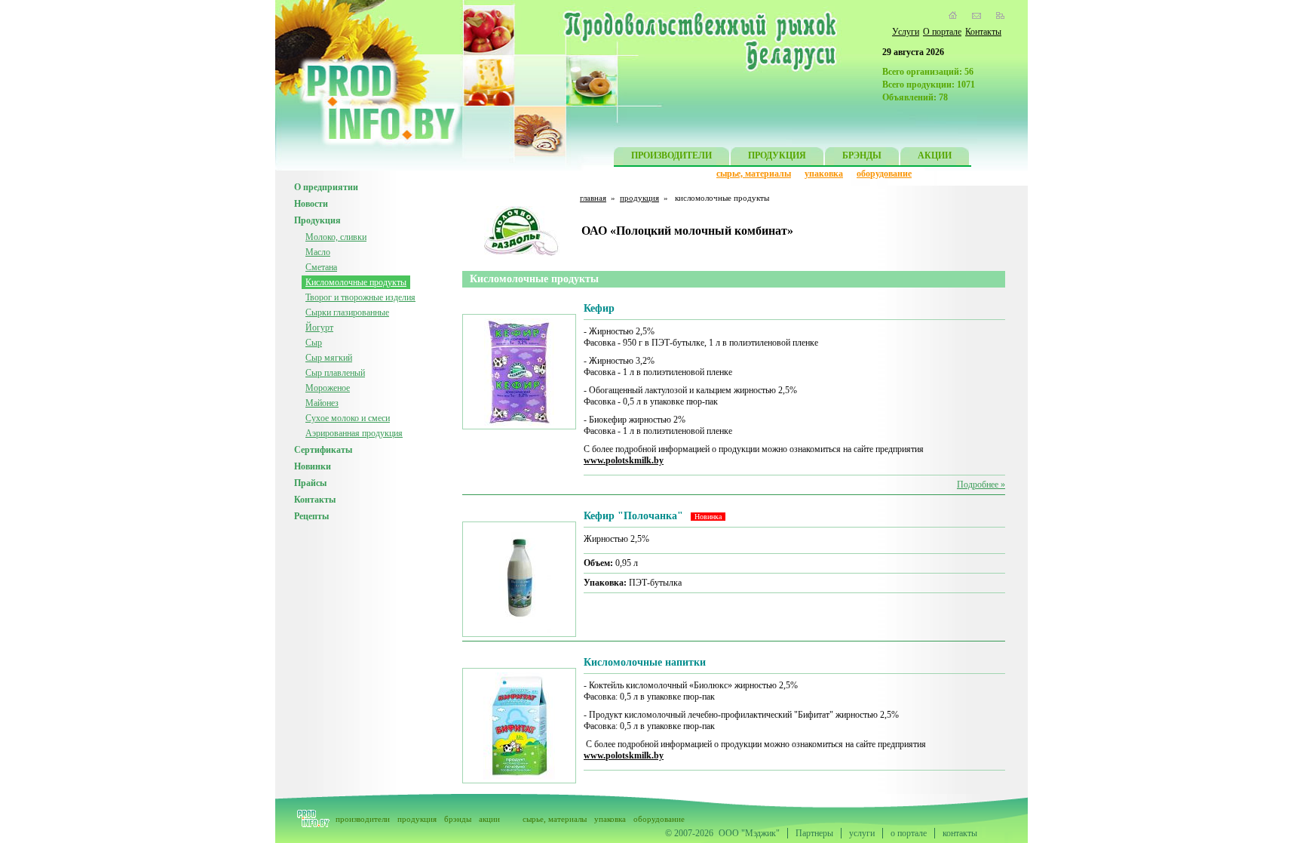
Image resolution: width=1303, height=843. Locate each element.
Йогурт (319, 327)
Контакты (983, 31)
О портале (942, 31)
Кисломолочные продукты (355, 282)
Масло (317, 252)
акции (489, 818)
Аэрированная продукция (354, 433)
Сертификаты (323, 450)
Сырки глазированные (347, 312)
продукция (639, 197)
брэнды (457, 818)
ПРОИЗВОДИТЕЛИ (671, 155)
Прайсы (310, 483)
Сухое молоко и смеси (347, 418)
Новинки (312, 466)
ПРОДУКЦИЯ (777, 155)
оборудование (884, 173)
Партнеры (814, 833)
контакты (960, 833)
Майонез (322, 403)
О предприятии (326, 187)
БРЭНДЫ (861, 155)
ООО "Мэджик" (749, 833)
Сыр (313, 342)
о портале (909, 833)
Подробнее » (981, 484)
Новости (311, 203)
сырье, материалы (753, 173)
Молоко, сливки (335, 237)
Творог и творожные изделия (360, 297)
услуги (862, 833)
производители (363, 818)
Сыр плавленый (335, 373)
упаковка (824, 173)
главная (593, 197)
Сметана (321, 267)
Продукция (317, 220)
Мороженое (327, 388)
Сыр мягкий (328, 357)
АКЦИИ (935, 155)
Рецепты (311, 516)
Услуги (905, 31)
